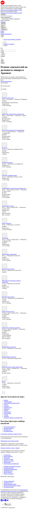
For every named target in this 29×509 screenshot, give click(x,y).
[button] (2, 31)
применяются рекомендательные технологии (14, 490)
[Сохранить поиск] (2, 60)
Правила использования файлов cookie (11, 13)
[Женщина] (4, 111)
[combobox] (8, 51)
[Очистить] (3, 54)
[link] (3, 27)
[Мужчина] (4, 95)
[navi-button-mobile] (2, 36)
